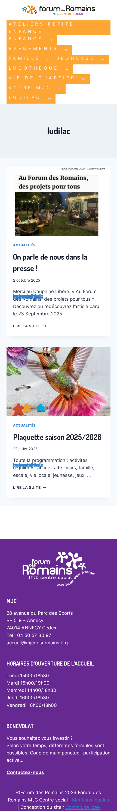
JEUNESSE (76, 58)
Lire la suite (29, 326)
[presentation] (58, 201)
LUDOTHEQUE (34, 68)
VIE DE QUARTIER (42, 77)
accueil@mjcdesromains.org (37, 642)
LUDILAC (25, 97)
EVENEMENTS (34, 48)
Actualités (24, 245)
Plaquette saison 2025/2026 (57, 437)
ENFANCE (26, 38)
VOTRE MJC (30, 87)
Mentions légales (90, 800)
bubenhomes (27, 296)
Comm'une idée (83, 807)
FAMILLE (25, 58)
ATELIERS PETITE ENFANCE (42, 27)
